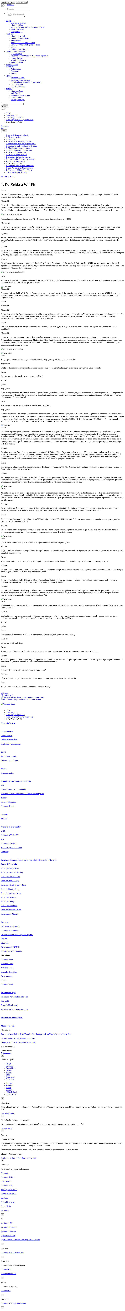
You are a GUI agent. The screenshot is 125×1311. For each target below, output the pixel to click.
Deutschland (11, 1068)
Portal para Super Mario (10, 868)
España (8, 1070)
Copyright (5, 1001)
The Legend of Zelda (9, 1190)
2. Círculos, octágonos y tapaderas (19, 148)
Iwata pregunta (11, 115)
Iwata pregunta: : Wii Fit (15, 117)
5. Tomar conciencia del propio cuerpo (21, 144)
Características (6, 736)
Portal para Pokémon (9, 906)
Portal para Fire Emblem (10, 877)
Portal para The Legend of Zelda (13, 885)
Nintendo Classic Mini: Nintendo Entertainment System (22, 794)
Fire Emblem (6, 1181)
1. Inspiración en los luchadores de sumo (21, 146)
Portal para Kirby (7, 901)
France (8, 1073)
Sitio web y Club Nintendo (11, 848)
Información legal (8, 993)
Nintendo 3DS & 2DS (9, 835)
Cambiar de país (10, 1038)
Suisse (8, 1088)
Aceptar (11, 1113)
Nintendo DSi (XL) (8, 843)
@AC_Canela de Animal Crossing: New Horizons (20, 1240)
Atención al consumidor (11, 827)
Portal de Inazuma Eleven (11, 910)
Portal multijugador (8, 802)
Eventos (4, 819)
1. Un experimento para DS (16, 155)
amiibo (4, 769)
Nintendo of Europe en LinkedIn (13, 1303)
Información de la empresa (12, 1018)
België (8, 1064)
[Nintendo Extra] (8, 704)
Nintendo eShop (7, 968)
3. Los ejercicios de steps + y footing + (21, 159)
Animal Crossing (7, 1202)
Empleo (4, 939)
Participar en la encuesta (27, 1158)
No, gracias (5, 1128)
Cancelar (4, 1113)
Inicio (8, 113)
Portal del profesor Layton (11, 893)
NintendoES (5, 1269)
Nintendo (4, 1173)
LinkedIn (4, 943)
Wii (2, 785)
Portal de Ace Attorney (10, 914)
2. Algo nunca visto (13, 137)
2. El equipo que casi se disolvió (18, 157)
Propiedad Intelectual (9, 1005)
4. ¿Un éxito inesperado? (15, 161)
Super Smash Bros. (8, 1194)
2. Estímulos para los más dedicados (20, 166)
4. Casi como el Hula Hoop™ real (19, 170)
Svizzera (9, 1090)
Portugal (9, 1083)
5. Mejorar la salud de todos (16, 172)
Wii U (3, 752)
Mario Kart (5, 1210)
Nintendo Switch (8, 723)
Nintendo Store (7, 959)
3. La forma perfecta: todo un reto (19, 150)
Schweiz (9, 1085)
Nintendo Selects (7, 806)
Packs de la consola (8, 756)
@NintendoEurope (8, 1231)
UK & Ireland (11, 1092)
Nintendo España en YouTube (12, 1252)
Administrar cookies (27, 1038)
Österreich (10, 1079)
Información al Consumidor (11, 951)
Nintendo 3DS (7, 731)
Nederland (10, 1077)
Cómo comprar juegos (9, 760)
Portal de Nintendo (9, 864)
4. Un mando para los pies (16, 152)
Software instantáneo (9, 740)
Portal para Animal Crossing (12, 872)
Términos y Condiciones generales (14, 1009)
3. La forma (10, 139)
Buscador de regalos (9, 972)
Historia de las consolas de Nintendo (16, 781)
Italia (8, 1075)
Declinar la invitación (9, 1158)
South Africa (11, 1094)
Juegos (4, 798)
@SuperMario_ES (8, 1236)
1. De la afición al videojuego (17, 135)
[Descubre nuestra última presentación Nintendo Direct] (23, 697)
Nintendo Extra (7, 984)
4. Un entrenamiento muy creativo (19, 141)
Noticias (4, 814)
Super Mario (6, 1206)
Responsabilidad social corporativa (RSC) (17, 935)
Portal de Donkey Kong (10, 889)
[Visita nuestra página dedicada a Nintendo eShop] (21, 699)
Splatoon (4, 1198)
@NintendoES (6, 1223)
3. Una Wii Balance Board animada (19, 168)
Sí (11, 1128)
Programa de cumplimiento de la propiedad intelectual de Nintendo (29, 860)
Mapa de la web (7, 1026)
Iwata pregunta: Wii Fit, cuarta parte (19, 120)
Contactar (4, 852)
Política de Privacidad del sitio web (14, 997)
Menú (4, 131)
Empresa (4, 922)
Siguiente (4, 693)
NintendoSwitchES (8, 1274)
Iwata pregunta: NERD (10, 947)
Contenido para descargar (11, 744)
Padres (3, 980)
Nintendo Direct (7, 964)
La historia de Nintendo (10, 926)
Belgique (9, 1066)
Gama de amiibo (7, 773)
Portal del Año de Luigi (10, 881)
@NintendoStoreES (8, 1227)
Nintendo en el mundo (9, 930)
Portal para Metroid (8, 897)
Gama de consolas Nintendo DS (13, 789)
